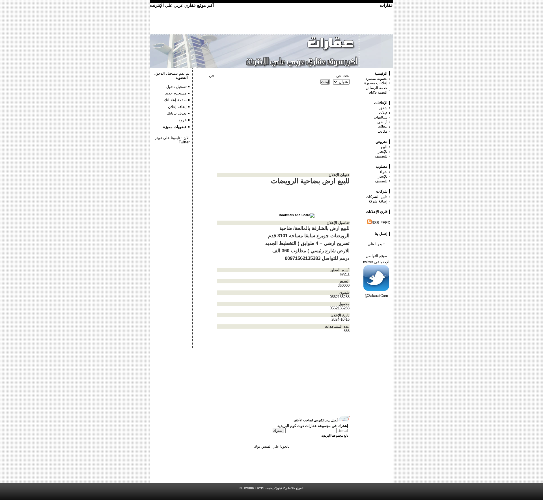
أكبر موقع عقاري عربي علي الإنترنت (182, 5)
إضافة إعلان (177, 107)
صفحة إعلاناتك (175, 100)
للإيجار (382, 151)
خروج (182, 120)
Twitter (184, 142)
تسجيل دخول (176, 87)
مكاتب (382, 131)
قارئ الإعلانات (376, 212)
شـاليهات (380, 117)
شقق (383, 108)
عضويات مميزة (175, 127)
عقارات (386, 5)
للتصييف (381, 156)
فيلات (383, 113)
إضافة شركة (378, 201)
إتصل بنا (381, 234)
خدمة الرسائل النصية (376, 90)
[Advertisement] (172, 161)
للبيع (384, 147)
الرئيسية (380, 73)
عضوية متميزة (376, 78)
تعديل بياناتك (177, 113)
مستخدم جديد (176, 93)
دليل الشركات (376, 197)
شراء (383, 172)
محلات (382, 126)
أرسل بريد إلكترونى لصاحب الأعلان (316, 420)
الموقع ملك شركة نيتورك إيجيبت (271, 488)
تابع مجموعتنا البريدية (334, 435)
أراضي (382, 122)
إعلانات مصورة (375, 83)
